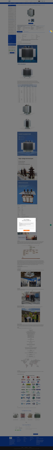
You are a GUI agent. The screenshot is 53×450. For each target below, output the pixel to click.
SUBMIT (26, 230)
